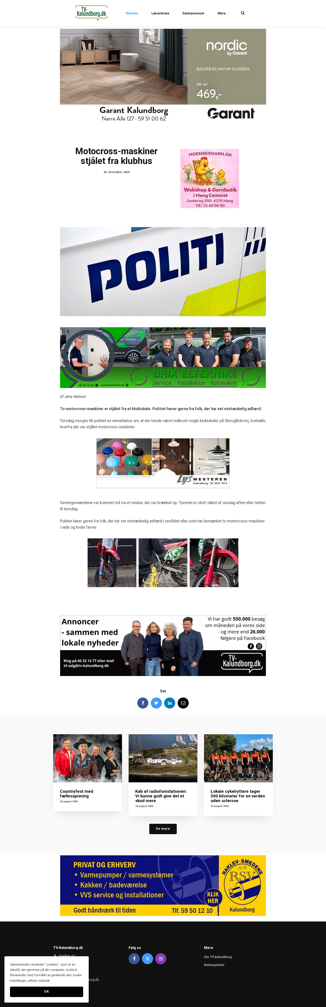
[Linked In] (169, 703)
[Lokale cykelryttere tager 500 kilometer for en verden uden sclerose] (238, 758)
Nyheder (132, 13)
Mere (222, 13)
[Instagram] (160, 958)
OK (46, 991)
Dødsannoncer (193, 13)
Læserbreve (160, 13)
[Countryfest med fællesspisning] (87, 758)
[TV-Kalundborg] (91, 13)
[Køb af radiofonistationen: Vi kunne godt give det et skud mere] (163, 758)
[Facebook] (142, 703)
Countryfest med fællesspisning (76, 794)
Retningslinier (214, 965)
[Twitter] (156, 703)
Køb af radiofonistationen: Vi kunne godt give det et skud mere (161, 796)
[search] (243, 13)
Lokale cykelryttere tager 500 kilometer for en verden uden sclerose (238, 796)
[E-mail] (183, 703)
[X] (147, 958)
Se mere (163, 829)
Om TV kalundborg (218, 957)
